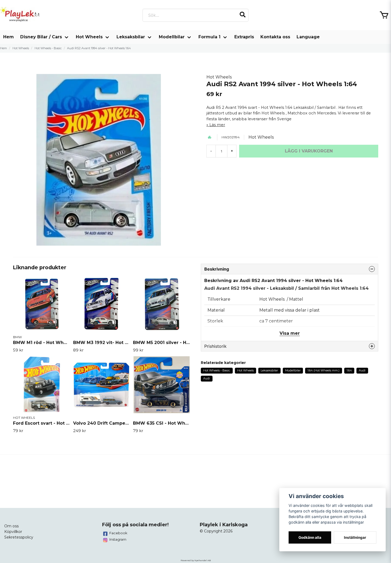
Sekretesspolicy (18, 537)
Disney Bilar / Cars (41, 36)
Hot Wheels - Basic (48, 48)
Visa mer (290, 333)
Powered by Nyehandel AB (196, 560)
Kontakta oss (275, 36)
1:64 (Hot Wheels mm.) (323, 370)
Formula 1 (209, 36)
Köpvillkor (13, 531)
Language (308, 36)
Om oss (11, 526)
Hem (8, 36)
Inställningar (355, 537)
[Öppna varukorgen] (384, 15)
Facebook (118, 533)
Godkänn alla (309, 537)
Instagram (117, 539)
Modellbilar (172, 36)
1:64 (349, 370)
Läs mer (217, 124)
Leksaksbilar (131, 36)
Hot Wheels (89, 36)
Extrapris (244, 36)
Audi (362, 370)
